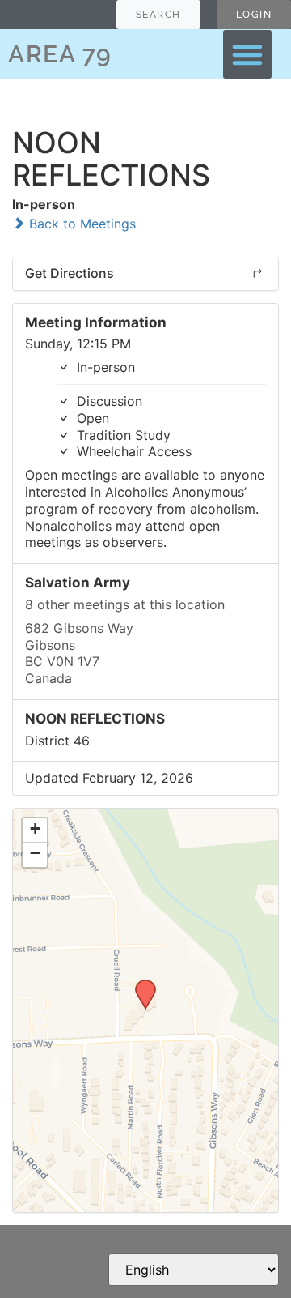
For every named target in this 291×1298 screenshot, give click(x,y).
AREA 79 (60, 54)
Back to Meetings (80, 224)
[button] (247, 54)
